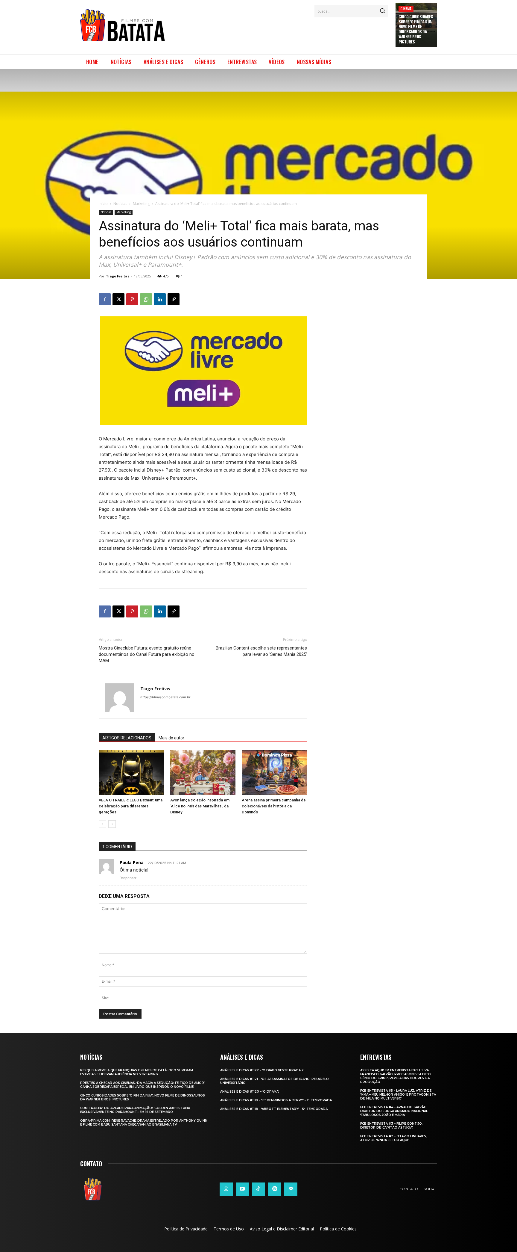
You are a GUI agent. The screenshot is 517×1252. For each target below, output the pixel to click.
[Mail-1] (290, 1189)
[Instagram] (226, 1189)
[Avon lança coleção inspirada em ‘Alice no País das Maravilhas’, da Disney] (202, 772)
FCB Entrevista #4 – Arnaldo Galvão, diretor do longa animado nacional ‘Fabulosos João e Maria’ (394, 1111)
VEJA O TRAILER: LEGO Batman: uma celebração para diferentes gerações (130, 806)
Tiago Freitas (117, 276)
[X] (118, 299)
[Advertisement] (280, 32)
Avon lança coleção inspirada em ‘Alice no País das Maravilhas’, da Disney (199, 806)
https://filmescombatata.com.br (165, 697)
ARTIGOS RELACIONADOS (126, 738)
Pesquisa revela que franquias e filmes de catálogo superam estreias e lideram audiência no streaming (136, 1072)
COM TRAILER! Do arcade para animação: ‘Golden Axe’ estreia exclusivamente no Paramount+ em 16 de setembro (135, 1110)
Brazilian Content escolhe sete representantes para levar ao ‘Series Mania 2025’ (261, 651)
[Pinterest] (132, 299)
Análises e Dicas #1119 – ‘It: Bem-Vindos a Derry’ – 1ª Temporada (276, 1100)
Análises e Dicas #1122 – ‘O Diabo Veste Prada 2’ (262, 1070)
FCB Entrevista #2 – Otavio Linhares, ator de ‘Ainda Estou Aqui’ (393, 1138)
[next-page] (112, 824)
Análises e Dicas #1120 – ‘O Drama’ (249, 1092)
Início (103, 203)
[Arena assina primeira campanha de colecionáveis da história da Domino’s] (274, 772)
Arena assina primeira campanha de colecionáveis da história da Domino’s (274, 806)
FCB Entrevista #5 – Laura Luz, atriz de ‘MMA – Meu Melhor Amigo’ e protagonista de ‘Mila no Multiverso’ (398, 1094)
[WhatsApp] (146, 299)
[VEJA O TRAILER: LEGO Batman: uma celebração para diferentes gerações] (131, 772)
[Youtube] (242, 1189)
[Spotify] (274, 1189)
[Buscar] (382, 11)
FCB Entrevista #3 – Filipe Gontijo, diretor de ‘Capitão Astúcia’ (391, 1125)
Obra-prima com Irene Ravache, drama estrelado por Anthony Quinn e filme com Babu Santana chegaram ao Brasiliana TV (143, 1122)
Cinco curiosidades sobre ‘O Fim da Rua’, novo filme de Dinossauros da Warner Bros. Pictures (416, 29)
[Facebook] (105, 299)
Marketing (141, 203)
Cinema (405, 8)
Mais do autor (171, 738)
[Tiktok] (258, 1189)
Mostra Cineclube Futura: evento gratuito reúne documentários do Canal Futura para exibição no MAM (146, 654)
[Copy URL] (174, 299)
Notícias (120, 203)
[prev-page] (102, 824)
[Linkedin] (160, 299)
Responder (128, 878)
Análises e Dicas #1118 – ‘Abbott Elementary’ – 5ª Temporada (274, 1109)
